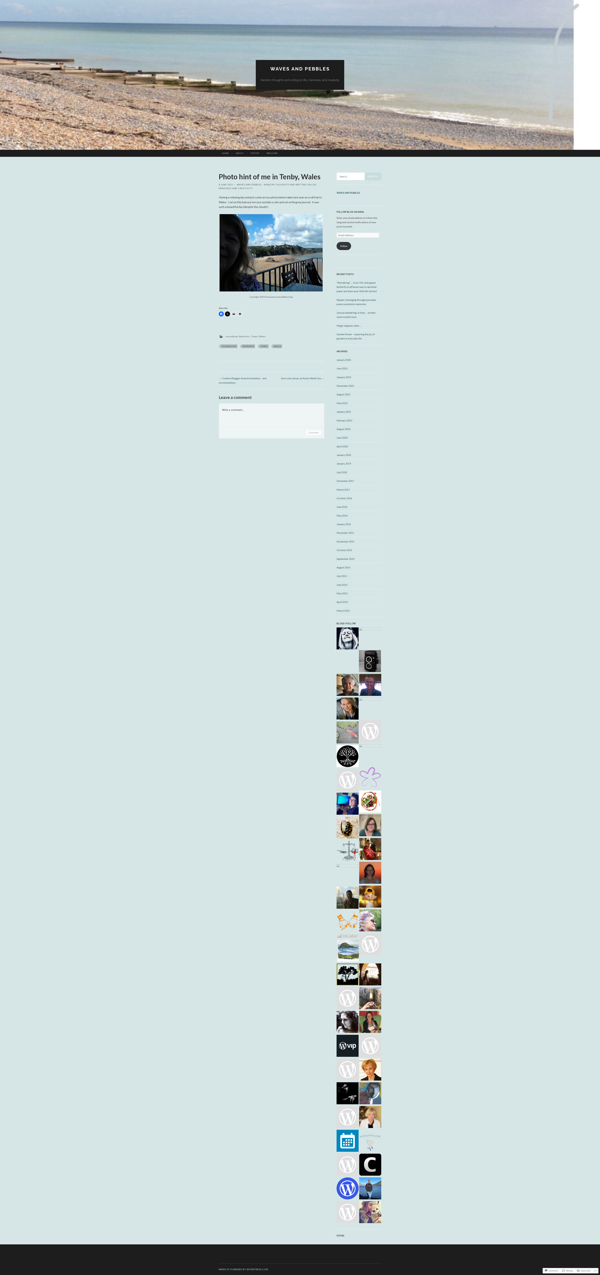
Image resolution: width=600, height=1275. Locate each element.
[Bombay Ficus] (348, 756)
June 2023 (342, 368)
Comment (313, 432)
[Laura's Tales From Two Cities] (348, 639)
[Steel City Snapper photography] (370, 661)
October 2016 (344, 498)
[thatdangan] (348, 1212)
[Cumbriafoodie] (370, 802)
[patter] (370, 731)
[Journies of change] (348, 685)
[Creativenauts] (370, 1165)
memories (248, 346)
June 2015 (342, 584)
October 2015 (344, 550)
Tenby (254, 336)
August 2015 (343, 567)
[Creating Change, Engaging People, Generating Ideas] (348, 804)
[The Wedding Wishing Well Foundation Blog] (370, 1141)
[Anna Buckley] (370, 1022)
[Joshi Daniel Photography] (348, 1093)
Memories (244, 336)
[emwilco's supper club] (348, 998)
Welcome (272, 153)
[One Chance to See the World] (348, 898)
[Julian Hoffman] (348, 828)
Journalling (231, 336)
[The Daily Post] (348, 1141)
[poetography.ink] (370, 849)
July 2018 (342, 472)
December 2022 (345, 385)
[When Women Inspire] (348, 875)
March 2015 (343, 610)
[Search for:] (359, 176)
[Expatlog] (348, 1022)
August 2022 (343, 394)
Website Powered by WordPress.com (243, 1269)
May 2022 (342, 403)
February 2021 (344, 420)
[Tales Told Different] (370, 755)
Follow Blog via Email (350, 212)
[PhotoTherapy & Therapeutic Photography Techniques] (348, 975)
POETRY (255, 153)
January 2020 (344, 454)
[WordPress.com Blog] (348, 1188)
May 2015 (342, 593)
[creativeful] (348, 1165)
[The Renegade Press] (370, 1188)
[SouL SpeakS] (348, 922)
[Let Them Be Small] (348, 709)
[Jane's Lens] (370, 709)
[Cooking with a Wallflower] (370, 975)
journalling (229, 346)
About (240, 153)
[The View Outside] (370, 825)
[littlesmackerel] (370, 920)
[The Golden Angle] (370, 944)
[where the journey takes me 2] (370, 638)
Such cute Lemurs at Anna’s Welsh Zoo (302, 378)
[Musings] (370, 1093)
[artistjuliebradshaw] (348, 1070)
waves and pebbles (300, 69)
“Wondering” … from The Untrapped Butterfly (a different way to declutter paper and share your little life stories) (357, 287)
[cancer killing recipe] (370, 1117)
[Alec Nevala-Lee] (370, 998)
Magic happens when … (349, 325)
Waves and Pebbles (348, 193)
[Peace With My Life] (348, 733)
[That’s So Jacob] (348, 1117)
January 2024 (344, 359)
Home (225, 153)
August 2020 (343, 428)
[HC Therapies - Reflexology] (370, 778)
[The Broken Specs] (370, 897)
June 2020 (342, 437)
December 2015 (345, 532)
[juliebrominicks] (348, 951)
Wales (262, 336)
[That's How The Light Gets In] (370, 685)
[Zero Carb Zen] (348, 936)
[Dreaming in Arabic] (370, 873)
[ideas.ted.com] (348, 1046)
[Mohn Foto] (370, 1046)
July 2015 (342, 575)
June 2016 (342, 506)
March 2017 (343, 489)
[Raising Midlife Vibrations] (348, 780)
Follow (343, 245)
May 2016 (342, 515)
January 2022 (344, 411)
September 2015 (346, 558)
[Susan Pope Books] (370, 1070)
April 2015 (342, 601)
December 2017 (345, 480)
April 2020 (342, 446)
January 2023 (344, 377)
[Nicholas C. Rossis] (348, 851)
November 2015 (345, 541)
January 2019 (344, 463)
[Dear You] (370, 1212)
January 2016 (344, 524)
